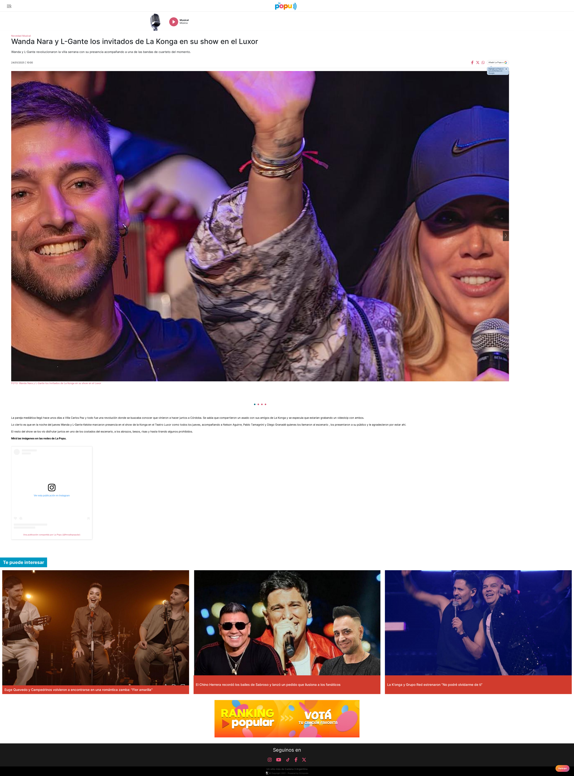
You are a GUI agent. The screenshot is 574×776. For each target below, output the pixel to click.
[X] (304, 759)
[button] (255, 404)
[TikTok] (287, 759)
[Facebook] (296, 759)
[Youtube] (278, 759)
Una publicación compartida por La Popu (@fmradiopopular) (51, 534)
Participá (562, 768)
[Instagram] (269, 759)
